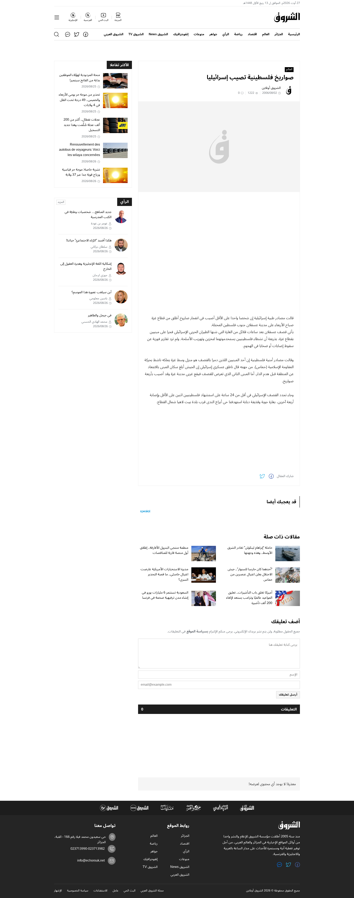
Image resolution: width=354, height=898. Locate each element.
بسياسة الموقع (197, 631)
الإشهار (58, 890)
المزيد (61, 202)
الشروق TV (136, 34)
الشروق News (158, 34)
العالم (265, 34)
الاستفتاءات (100, 890)
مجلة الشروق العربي (152, 890)
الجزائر (279, 34)
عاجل (115, 890)
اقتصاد (252, 34)
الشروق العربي (113, 34)
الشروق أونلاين (271, 88)
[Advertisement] (219, 223)
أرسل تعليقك (288, 695)
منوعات (199, 34)
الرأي (225, 34)
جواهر (213, 34)
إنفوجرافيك (180, 34)
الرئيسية (294, 34)
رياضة (238, 34)
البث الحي (129, 890)
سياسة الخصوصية (77, 890)
